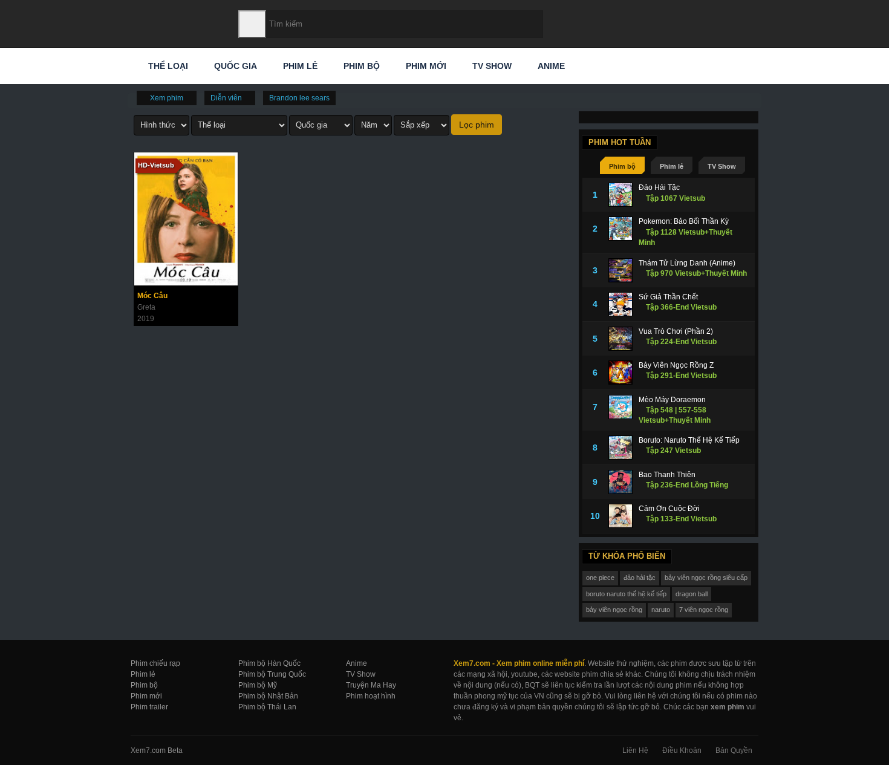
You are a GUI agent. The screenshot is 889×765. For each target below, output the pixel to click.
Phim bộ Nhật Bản (268, 696)
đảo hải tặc (640, 577)
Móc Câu (152, 295)
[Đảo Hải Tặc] (620, 195)
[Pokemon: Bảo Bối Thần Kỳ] (620, 228)
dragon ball (692, 593)
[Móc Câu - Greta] (186, 218)
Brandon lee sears (299, 98)
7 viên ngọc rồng (703, 609)
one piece (600, 577)
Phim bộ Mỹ (257, 685)
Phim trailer (149, 707)
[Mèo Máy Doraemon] (620, 407)
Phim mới (424, 66)
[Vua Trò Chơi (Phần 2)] (620, 339)
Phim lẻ (299, 66)
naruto (660, 609)
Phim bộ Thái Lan (267, 707)
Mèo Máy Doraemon (672, 400)
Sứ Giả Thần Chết (668, 297)
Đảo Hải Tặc (659, 187)
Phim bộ (360, 66)
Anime (550, 66)
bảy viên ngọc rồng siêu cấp (706, 577)
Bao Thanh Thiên (667, 474)
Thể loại (167, 66)
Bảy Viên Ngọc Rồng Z (676, 365)
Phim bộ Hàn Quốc (269, 663)
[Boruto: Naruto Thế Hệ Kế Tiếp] (620, 447)
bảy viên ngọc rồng (614, 609)
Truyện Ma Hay (371, 685)
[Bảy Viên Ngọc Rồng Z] (620, 372)
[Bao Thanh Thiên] (620, 482)
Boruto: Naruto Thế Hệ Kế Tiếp (689, 440)
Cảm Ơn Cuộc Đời (669, 508)
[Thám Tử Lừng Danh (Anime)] (620, 270)
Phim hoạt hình (371, 696)
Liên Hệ (635, 750)
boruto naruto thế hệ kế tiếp (626, 593)
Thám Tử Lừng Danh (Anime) (687, 263)
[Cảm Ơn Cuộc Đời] (620, 516)
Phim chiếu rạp (155, 663)
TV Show (491, 66)
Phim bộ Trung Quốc (272, 674)
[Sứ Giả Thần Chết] (620, 304)
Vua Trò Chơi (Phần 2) (676, 331)
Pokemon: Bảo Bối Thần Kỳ (684, 221)
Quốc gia (234, 66)
